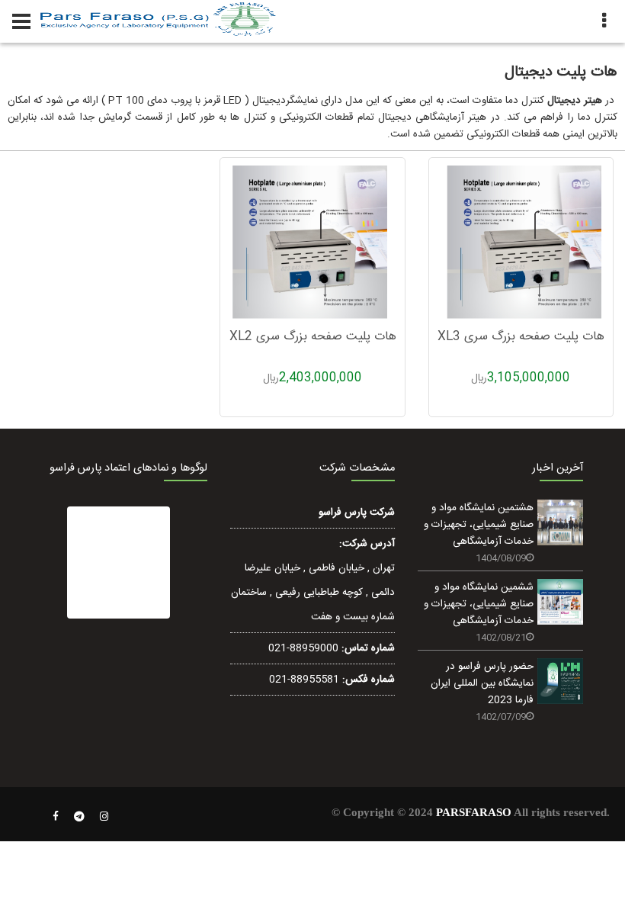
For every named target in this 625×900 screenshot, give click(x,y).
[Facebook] (56, 817)
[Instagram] (104, 817)
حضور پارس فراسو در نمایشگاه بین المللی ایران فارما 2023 (482, 683)
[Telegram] (79, 817)
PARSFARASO (473, 812)
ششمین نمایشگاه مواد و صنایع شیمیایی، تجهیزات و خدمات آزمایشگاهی (479, 604)
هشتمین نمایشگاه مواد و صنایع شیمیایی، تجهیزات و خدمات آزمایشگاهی (479, 525)
